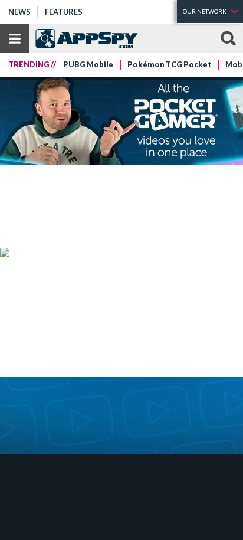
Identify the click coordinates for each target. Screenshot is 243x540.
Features (64, 12)
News (19, 12)
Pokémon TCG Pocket (169, 64)
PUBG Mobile (88, 64)
